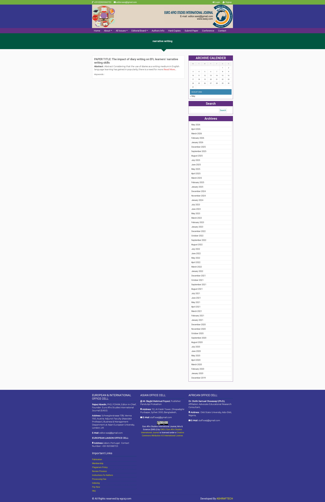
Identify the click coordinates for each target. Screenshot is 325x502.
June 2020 (196, 351)
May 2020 (195, 355)
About (107, 30)
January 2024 (197, 200)
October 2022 (197, 236)
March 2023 (196, 218)
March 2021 (196, 311)
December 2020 (198, 324)
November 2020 (198, 329)
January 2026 (197, 142)
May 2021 (195, 302)
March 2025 (196, 178)
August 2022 (197, 244)
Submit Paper (191, 30)
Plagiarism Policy (100, 467)
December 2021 (198, 275)
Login (217, 2)
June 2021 (196, 298)
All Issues (121, 30)
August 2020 (197, 342)
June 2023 (196, 209)
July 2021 (195, 293)
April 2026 (195, 129)
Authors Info (158, 30)
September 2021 (198, 284)
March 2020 (196, 364)
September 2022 (198, 240)
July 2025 (195, 160)
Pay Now (96, 487)
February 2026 (197, 138)
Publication (97, 459)
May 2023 (195, 213)
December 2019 (198, 378)
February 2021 (197, 315)
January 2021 (197, 320)
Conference (208, 30)
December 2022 (198, 231)
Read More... (170, 69)
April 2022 (195, 262)
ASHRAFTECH (224, 498)
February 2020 (197, 369)
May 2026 (195, 124)
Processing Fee (99, 479)
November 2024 (198, 196)
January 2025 (197, 187)
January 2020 (197, 373)
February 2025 (197, 182)
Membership (97, 463)
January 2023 (197, 227)
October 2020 (197, 333)
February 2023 (197, 222)
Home (97, 30)
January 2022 (197, 271)
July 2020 (195, 347)
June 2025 (196, 164)
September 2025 (198, 151)
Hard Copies (174, 30)
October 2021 (197, 280)
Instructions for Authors (102, 475)
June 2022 (196, 253)
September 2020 (198, 338)
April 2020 (195, 360)
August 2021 (197, 289)
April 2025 (195, 173)
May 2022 (195, 258)
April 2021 (195, 307)
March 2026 (196, 133)
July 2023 (195, 204)
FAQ (94, 491)
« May (192, 96)
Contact (222, 30)
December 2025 (198, 147)
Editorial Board (139, 30)
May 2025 (195, 169)
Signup (228, 2)
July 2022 (195, 249)
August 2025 (197, 156)
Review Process (99, 471)
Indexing (96, 483)
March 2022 (196, 267)
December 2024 (198, 191)
